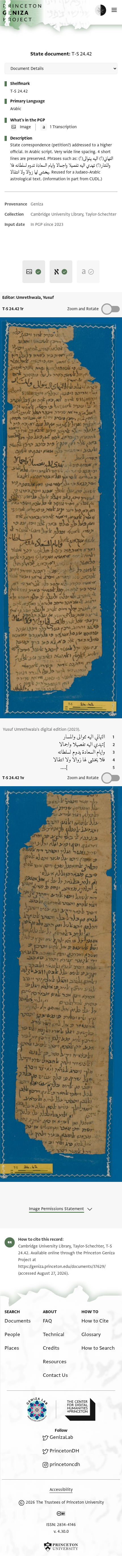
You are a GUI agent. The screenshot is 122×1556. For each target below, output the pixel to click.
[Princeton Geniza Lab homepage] (41, 1410)
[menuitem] (18, 1321)
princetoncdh (65, 1464)
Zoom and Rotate (83, 309)
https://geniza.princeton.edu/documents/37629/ (62, 1266)
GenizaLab (61, 1437)
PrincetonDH (64, 1451)
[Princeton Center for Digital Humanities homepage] (80, 1409)
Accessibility (61, 1489)
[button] (22, 15)
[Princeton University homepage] (61, 1546)
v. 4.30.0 (61, 1531)
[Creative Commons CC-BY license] (61, 1514)
